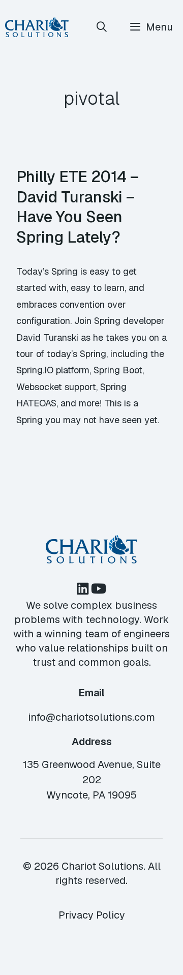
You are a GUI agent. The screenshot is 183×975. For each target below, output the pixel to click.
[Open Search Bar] (102, 27)
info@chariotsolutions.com (91, 717)
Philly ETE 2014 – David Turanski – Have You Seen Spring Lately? (77, 206)
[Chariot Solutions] (37, 27)
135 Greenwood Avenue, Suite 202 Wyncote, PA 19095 (92, 780)
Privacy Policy (91, 915)
